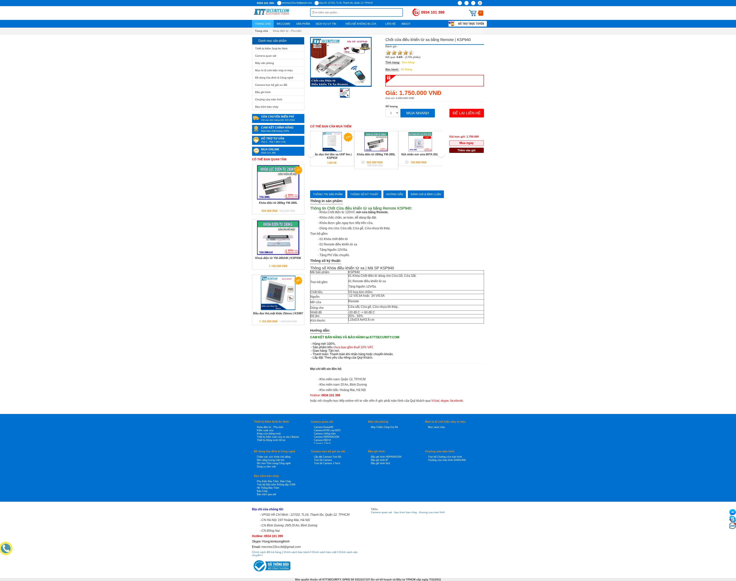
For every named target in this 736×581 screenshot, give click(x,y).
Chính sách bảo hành (296, 552)
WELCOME (283, 23)
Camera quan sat (381, 512)
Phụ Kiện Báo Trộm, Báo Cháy (274, 481)
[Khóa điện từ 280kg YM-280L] (278, 182)
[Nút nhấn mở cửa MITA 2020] (420, 141)
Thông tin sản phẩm (328, 194)
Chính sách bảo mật (324, 552)
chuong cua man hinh (432, 512)
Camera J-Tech (322, 443)
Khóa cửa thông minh (269, 433)
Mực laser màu (436, 427)
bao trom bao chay (405, 512)
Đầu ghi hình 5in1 (380, 463)
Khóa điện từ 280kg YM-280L (278, 202)
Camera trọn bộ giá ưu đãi (271, 84)
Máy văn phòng (264, 63)
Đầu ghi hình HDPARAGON (386, 456)
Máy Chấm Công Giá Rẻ (384, 427)
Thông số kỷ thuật (364, 194)
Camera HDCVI (322, 440)
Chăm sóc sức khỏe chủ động (273, 456)
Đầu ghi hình (263, 92)
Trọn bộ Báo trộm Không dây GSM (276, 484)
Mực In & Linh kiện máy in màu (274, 70)
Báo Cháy (262, 491)
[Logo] (281, 13)
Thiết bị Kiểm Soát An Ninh (271, 48)
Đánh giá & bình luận (426, 194)
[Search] (397, 12)
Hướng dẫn (394, 194)
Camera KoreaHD (323, 427)
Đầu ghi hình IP (379, 460)
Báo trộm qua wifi (266, 494)
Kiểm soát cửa (265, 430)
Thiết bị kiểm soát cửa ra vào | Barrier (278, 436)
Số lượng (391, 106)
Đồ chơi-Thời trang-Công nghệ (274, 463)
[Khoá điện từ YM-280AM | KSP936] (278, 237)
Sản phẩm (303, 23)
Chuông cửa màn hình (268, 99)
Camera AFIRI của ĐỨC (327, 430)
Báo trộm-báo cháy (266, 106)
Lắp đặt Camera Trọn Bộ (327, 456)
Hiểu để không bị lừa (361, 23)
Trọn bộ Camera (323, 460)
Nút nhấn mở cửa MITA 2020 (420, 154)
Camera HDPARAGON (326, 436)
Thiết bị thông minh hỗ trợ (271, 440)
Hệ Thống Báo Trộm (268, 487)
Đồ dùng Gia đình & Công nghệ (274, 77)
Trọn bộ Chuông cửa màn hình (445, 456)
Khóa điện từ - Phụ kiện (270, 427)
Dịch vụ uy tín (326, 23)
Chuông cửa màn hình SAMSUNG (447, 460)
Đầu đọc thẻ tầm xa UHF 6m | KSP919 (332, 156)
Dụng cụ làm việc (266, 466)
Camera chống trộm (325, 433)
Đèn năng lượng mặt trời (270, 460)
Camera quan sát (265, 55)
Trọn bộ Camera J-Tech (327, 463)
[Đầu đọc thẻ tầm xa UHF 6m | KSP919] (332, 141)
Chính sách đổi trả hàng (266, 552)
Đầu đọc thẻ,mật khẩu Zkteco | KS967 (278, 313)
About (406, 23)
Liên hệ (390, 23)
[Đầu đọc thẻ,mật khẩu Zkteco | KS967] (278, 293)
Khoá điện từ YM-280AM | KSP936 (278, 258)
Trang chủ (263, 23)
